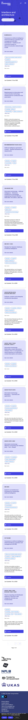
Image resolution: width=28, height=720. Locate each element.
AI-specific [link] (7, 59)
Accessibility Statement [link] (7, 707)
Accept (4, 717)
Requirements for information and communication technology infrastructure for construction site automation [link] (13, 94)
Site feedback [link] (5, 711)
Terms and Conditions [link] (7, 704)
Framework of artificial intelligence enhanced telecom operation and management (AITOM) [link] (13, 542)
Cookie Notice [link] (5, 703)
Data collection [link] (18, 614)
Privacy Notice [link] (5, 701)
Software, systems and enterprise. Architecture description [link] (13, 297)
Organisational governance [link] (11, 61)
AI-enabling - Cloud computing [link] (11, 611)
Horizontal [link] (7, 160)
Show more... (7, 66)
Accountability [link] (8, 163)
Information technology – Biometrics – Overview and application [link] (11, 394)
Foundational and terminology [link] (11, 211)
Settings (17, 717)
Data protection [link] (8, 410)
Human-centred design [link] (10, 459)
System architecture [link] (9, 64)
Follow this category (8, 20)
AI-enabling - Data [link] (9, 614)
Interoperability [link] (8, 111)
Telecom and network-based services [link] (13, 57)
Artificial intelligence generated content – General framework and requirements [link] (13, 149)
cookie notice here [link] (15, 714)
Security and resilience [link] (10, 558)
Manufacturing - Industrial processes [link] (13, 106)
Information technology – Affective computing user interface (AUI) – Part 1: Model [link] (13, 445)
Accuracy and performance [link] (11, 408)
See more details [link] (8, 51)
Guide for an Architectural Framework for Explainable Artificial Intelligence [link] (11, 491)
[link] (5, 3)
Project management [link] (16, 556)
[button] (20, 2)
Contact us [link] (4, 709)
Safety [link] (14, 163)
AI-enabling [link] (13, 457)
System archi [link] (8, 209)
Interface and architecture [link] (10, 262)
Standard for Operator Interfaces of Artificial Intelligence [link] (13, 247)
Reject (10, 717)
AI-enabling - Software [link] (10, 109)
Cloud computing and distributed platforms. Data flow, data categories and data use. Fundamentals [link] (13, 597)
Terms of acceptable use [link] (7, 706)
